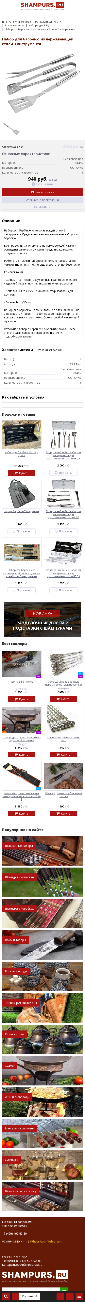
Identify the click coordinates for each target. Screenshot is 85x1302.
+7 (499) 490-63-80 (14, 1233)
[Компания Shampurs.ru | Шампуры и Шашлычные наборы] (3, 21)
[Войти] (60, 1296)
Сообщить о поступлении (42, 200)
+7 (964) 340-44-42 (15, 1241)
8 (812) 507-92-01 (29, 1261)
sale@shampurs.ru (14, 1226)
